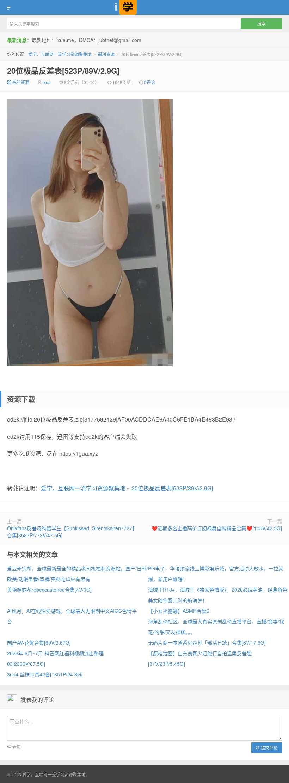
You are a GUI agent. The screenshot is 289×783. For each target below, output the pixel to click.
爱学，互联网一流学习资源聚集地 (144, 7)
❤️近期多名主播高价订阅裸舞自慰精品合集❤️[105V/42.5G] (217, 528)
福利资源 (106, 54)
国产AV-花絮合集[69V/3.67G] (39, 642)
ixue (47, 82)
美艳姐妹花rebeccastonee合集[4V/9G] (49, 589)
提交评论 (269, 748)
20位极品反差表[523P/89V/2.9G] (63, 70)
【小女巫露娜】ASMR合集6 (178, 610)
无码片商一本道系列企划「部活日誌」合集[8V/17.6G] (207, 642)
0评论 (149, 82)
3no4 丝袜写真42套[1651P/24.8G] (44, 674)
